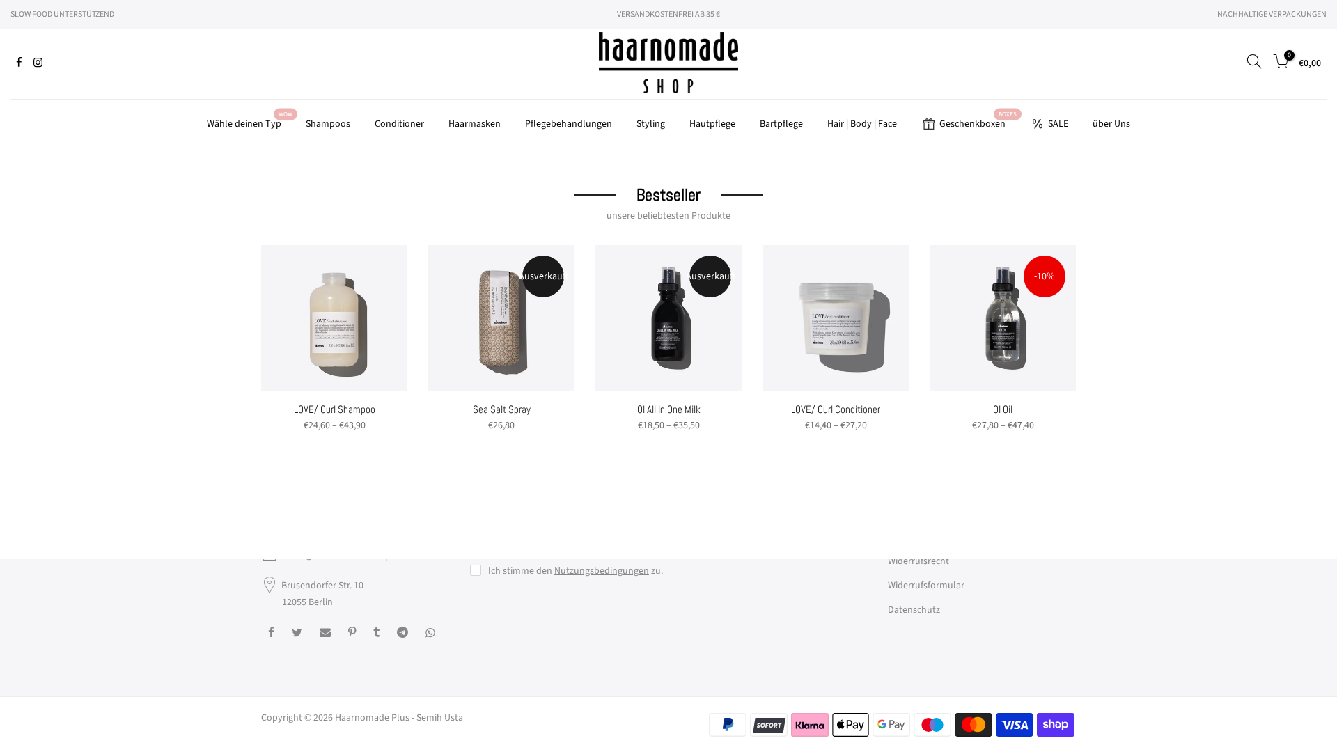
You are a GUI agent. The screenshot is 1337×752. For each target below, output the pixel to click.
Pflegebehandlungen (568, 124)
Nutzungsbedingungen (601, 571)
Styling (650, 124)
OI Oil (1002, 409)
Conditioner (399, 124)
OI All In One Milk (669, 409)
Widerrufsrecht (918, 561)
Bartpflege (781, 124)
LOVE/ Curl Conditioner (835, 409)
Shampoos (328, 124)
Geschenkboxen (978, 121)
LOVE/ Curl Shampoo (334, 409)
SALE (1058, 124)
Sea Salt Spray (502, 409)
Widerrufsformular (926, 586)
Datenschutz (914, 610)
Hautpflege (712, 124)
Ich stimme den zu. (575, 571)
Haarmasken (474, 124)
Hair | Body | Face (862, 124)
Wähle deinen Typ (249, 121)
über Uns (1111, 124)
